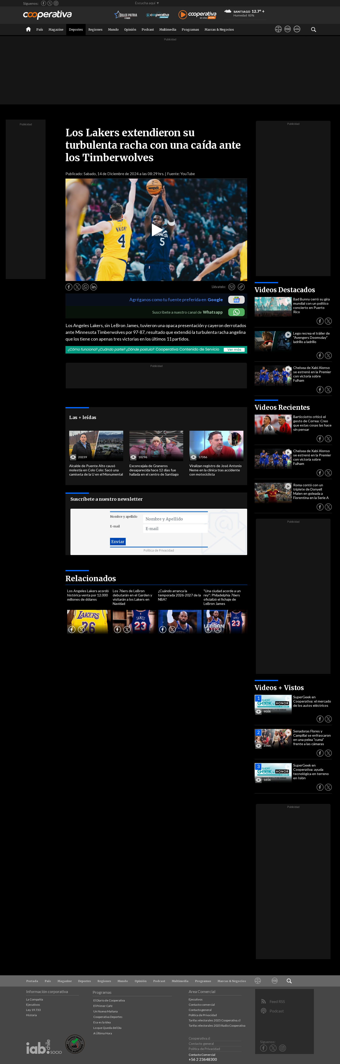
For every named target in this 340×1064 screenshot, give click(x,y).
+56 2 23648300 (203, 1059)
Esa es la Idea (102, 1022)
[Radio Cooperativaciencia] (158, 15)
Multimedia (167, 29)
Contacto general (200, 1010)
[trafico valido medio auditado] (75, 1052)
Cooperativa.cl (199, 1038)
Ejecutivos (33, 1004)
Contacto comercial (202, 1004)
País (39, 29)
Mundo (113, 29)
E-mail (115, 526)
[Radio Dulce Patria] (126, 15)
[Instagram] (56, 3)
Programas (190, 29)
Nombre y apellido (123, 516)
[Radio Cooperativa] (197, 15)
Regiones (95, 29)
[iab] (44, 1059)
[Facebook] (43, 3)
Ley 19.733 (33, 1010)
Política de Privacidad (159, 550)
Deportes (76, 29)
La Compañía (34, 999)
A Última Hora (102, 1033)
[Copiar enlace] (241, 287)
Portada (32, 981)
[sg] (296, 33)
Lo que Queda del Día (107, 1028)
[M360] (287, 33)
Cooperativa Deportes (107, 1017)
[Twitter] (49, 3)
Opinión (130, 29)
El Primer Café (103, 1006)
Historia (31, 1015)
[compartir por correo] (231, 287)
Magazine (56, 29)
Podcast (148, 29)
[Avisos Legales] (278, 33)
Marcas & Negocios (219, 29)
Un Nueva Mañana (105, 1011)
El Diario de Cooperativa (109, 1000)
